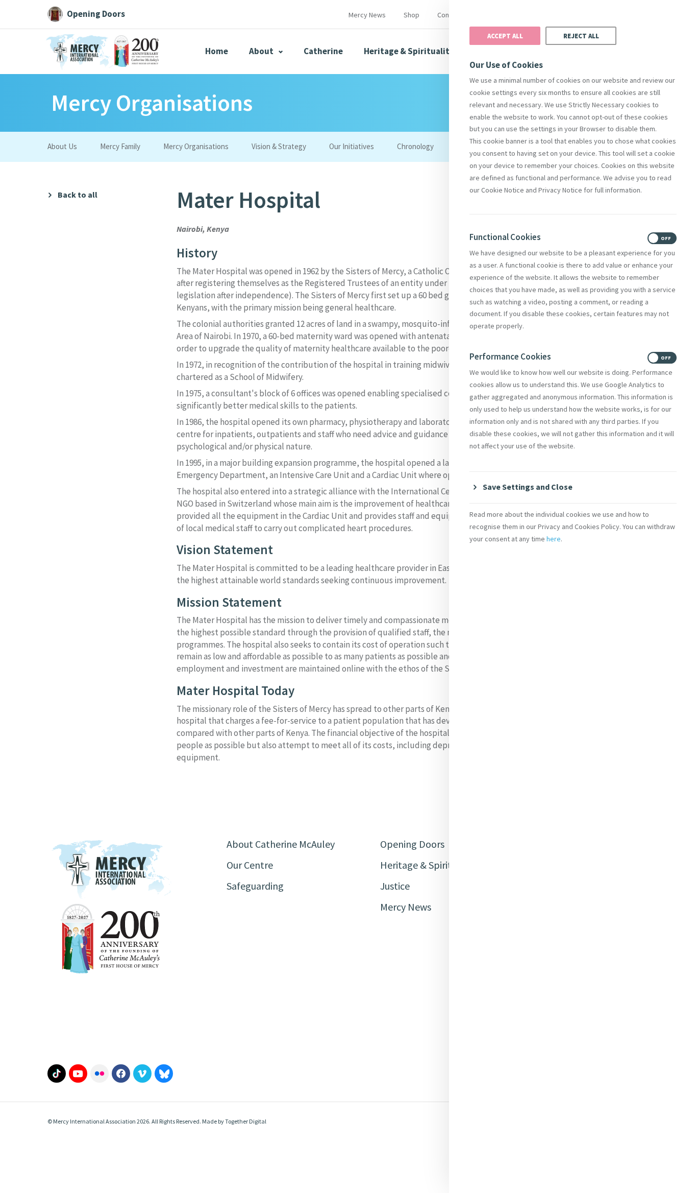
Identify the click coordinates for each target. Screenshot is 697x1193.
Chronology (415, 146)
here (553, 538)
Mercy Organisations (196, 146)
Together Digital (245, 1121)
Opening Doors (412, 844)
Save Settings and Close (527, 487)
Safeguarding (255, 885)
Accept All (505, 36)
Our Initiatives (351, 146)
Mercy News (367, 14)
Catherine (323, 51)
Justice (395, 885)
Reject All (581, 36)
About (262, 51)
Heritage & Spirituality (409, 51)
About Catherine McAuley (281, 844)
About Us (62, 146)
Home (216, 51)
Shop (411, 14)
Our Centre (250, 864)
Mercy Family (120, 146)
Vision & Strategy (279, 146)
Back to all (77, 195)
